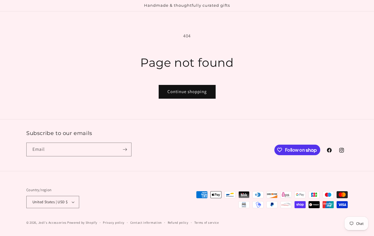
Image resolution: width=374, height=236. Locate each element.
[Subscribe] (124, 149)
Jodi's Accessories (52, 222)
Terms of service (206, 222)
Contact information (146, 222)
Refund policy (178, 222)
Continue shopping (187, 91)
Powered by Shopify (82, 222)
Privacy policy (113, 222)
